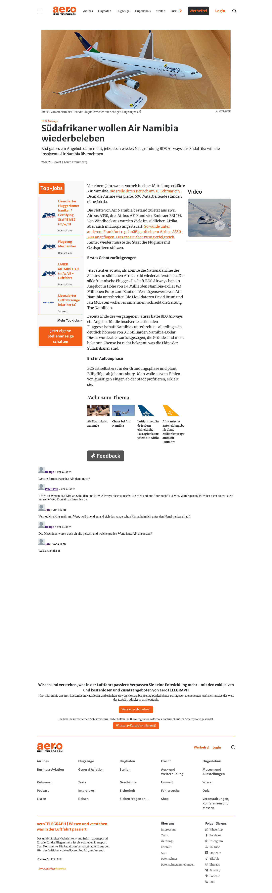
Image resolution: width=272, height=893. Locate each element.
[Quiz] (219, 791)
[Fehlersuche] (177, 791)
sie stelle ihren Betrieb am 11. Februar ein (145, 191)
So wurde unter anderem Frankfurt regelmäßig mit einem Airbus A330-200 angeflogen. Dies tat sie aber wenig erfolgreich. (135, 231)
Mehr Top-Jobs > (69, 320)
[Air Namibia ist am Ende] (98, 426)
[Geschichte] (136, 782)
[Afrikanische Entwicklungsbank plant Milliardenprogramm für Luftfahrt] (173, 426)
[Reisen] (94, 803)
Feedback (108, 456)
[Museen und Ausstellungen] (219, 772)
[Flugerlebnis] (219, 761)
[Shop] (177, 803)
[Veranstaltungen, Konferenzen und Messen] (219, 803)
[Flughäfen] (136, 761)
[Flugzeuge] (94, 761)
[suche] (234, 11)
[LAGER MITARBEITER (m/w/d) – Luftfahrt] (60, 274)
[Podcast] (53, 791)
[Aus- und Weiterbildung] (177, 772)
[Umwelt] (177, 782)
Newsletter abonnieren (136, 709)
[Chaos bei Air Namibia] (123, 426)
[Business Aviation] (53, 772)
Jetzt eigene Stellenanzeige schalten (61, 336)
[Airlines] (53, 761)
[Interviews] (94, 791)
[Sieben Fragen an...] (136, 803)
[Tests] (94, 782)
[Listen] (53, 803)
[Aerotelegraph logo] (64, 10)
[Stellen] (136, 772)
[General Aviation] (94, 772)
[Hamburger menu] (40, 11)
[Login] (217, 747)
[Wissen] (219, 782)
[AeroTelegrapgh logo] (50, 748)
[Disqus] (136, 514)
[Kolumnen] (53, 782)
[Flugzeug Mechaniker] (60, 247)
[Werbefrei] (201, 747)
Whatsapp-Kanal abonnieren (134, 725)
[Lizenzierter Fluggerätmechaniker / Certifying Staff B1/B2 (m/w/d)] (60, 215)
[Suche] (233, 747)
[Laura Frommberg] (75, 162)
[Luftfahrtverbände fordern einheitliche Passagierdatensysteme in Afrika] (148, 426)
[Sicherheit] (136, 791)
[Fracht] (177, 761)
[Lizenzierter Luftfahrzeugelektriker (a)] (60, 303)
